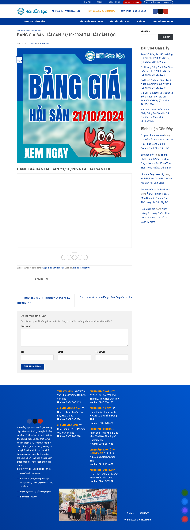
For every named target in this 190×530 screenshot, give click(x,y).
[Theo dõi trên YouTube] (165, 11)
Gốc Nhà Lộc (139, 11)
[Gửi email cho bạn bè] (74, 257)
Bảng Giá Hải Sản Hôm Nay (101, 11)
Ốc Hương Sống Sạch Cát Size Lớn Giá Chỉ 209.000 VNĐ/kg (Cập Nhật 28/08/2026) (157, 71)
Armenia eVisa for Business (155, 189)
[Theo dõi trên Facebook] (155, 11)
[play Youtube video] (88, 505)
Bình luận (26, 326)
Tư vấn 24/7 (141, 21)
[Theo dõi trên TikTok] (160, 11)
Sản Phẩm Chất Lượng (120, 21)
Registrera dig (148, 209)
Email (60, 352)
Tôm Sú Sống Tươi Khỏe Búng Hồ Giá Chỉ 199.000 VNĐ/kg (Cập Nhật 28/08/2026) (157, 58)
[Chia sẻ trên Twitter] (69, 257)
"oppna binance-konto (152, 135)
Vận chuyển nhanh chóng (91, 21)
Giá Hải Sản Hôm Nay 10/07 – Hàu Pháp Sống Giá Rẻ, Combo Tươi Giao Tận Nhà (157, 144)
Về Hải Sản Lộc (72, 11)
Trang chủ (57, 11)
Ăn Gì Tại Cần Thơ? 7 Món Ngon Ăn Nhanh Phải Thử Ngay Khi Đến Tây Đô (155, 198)
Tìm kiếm (145, 31)
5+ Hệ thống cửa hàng (163, 21)
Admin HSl (44, 44)
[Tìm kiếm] (172, 11)
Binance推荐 (147, 154)
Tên (22, 352)
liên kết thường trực (81, 268)
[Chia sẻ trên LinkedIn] (85, 257)
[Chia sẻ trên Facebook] (63, 257)
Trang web (100, 352)
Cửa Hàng (126, 11)
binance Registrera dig (152, 174)
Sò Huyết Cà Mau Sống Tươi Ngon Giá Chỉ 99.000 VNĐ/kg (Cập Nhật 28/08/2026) (156, 84)
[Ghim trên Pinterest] (79, 257)
